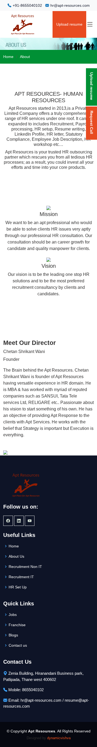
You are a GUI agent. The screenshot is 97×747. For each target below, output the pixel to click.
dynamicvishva (59, 738)
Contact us (18, 645)
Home (8, 56)
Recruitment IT (21, 577)
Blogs (13, 635)
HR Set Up (18, 587)
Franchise (17, 625)
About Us (16, 556)
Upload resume (69, 24)
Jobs (13, 614)
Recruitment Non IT (25, 566)
